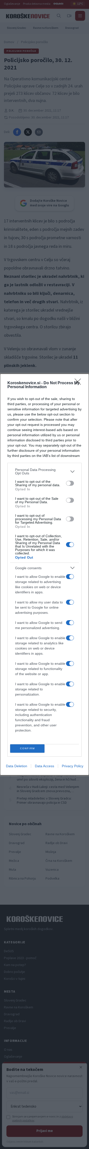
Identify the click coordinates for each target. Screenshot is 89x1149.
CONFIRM (27, 748)
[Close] (79, 383)
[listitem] (44, 471)
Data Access (44, 766)
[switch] (70, 483)
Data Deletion (16, 766)
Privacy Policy (72, 766)
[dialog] (44, 574)
